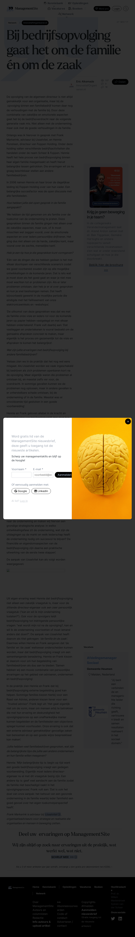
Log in (24, 500)
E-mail (37, 469)
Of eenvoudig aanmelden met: (30, 484)
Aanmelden (64, 474)
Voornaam (18, 469)
